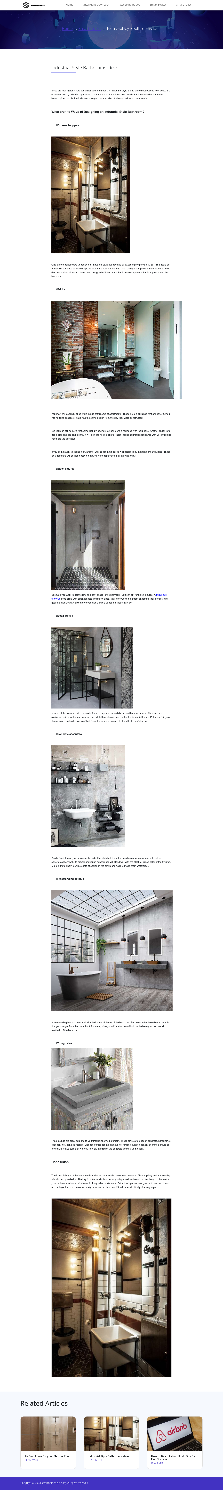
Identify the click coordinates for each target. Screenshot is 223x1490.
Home (69, 4)
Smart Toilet (183, 4)
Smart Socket (158, 4)
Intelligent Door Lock (96, 4)
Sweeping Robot (129, 4)
